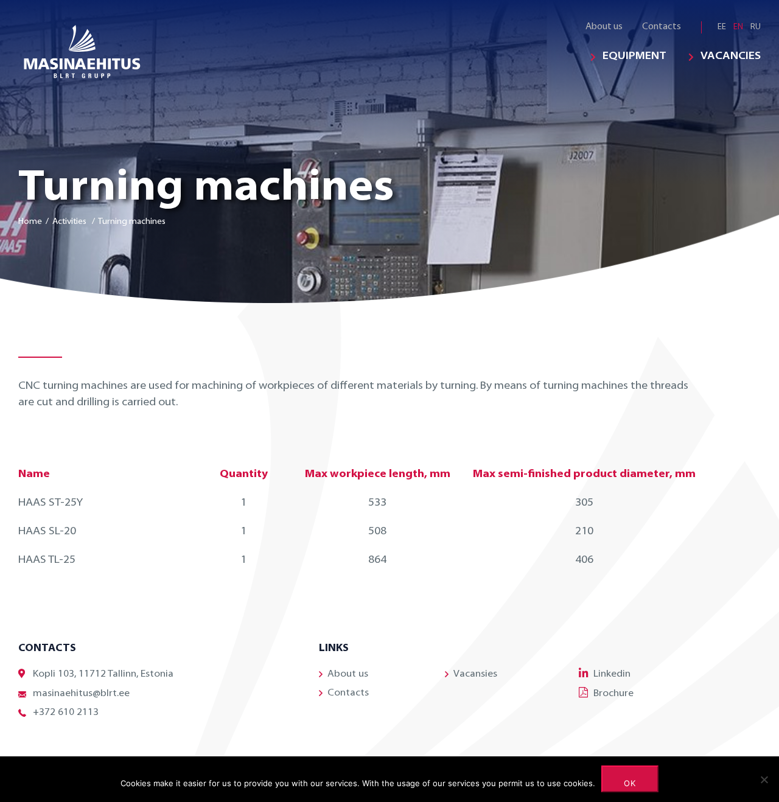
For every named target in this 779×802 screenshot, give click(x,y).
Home (30, 221)
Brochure (613, 694)
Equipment (634, 56)
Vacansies (475, 674)
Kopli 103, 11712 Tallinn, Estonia (103, 674)
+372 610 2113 (66, 712)
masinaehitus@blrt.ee (81, 694)
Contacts (661, 27)
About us (604, 27)
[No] (764, 779)
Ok (630, 783)
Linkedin (612, 674)
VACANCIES (730, 56)
